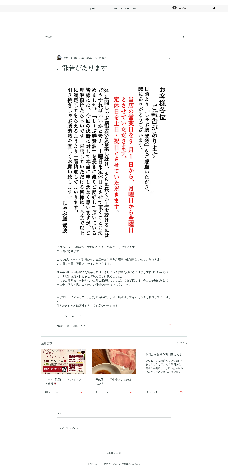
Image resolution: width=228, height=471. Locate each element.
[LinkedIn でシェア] (73, 315)
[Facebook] (214, 8)
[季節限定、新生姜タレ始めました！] (114, 361)
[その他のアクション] (169, 58)
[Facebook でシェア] (58, 315)
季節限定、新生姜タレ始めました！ (113, 381)
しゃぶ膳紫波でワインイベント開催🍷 (63, 381)
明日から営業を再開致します (164, 354)
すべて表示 (181, 342)
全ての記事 (46, 36)
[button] (182, 36)
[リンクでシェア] (80, 315)
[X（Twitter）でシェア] (65, 315)
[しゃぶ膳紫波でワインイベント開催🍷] (63, 361)
